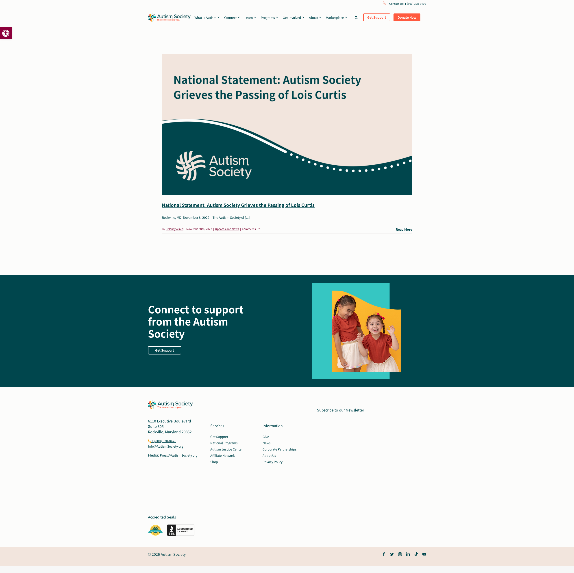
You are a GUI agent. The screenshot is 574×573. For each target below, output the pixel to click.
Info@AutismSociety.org (165, 446)
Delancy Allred (174, 229)
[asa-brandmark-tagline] (169, 15)
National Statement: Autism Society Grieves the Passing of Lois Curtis (238, 205)
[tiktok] (416, 554)
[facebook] (384, 554)
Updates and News (227, 229)
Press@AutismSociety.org (178, 455)
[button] (6, 33)
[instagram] (400, 554)
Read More (404, 229)
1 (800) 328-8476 (163, 441)
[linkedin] (408, 554)
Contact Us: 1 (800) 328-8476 (407, 3)
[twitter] (392, 554)
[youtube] (424, 554)
